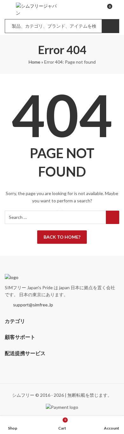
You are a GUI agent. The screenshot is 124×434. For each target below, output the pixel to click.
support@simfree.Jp (33, 304)
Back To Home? (62, 237)
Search (110, 26)
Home (34, 62)
